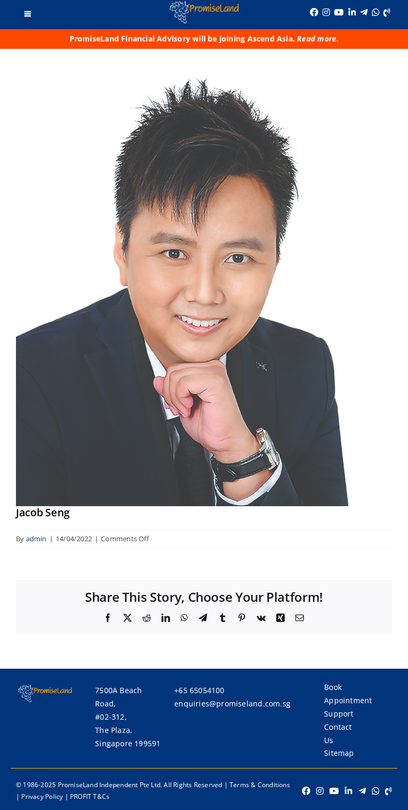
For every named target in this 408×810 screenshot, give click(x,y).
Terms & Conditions (260, 784)
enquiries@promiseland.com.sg (232, 703)
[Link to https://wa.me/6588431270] (375, 12)
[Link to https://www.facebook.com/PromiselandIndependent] (314, 12)
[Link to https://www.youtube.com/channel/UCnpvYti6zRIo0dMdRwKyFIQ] (339, 12)
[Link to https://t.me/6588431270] (364, 12)
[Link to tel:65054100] (387, 12)
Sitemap (339, 753)
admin (36, 538)
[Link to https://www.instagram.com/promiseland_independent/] (326, 12)
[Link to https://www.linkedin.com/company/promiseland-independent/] (352, 12)
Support (338, 714)
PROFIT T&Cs (89, 796)
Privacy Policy (42, 796)
